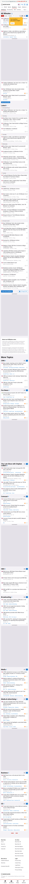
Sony (4, 713)
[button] (14, 16)
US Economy (9, 779)
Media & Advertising (13, 604)
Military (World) (6, 417)
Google (4, 786)
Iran (13, 397)
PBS (16, 676)
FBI (6, 817)
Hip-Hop (11, 726)
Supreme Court (6, 810)
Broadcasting (10, 9)
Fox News (19, 9)
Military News (21, 367)
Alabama (17, 707)
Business (14, 7)
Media (7, 604)
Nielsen (4, 682)
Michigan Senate (6, 403)
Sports (9, 7)
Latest (6, 15)
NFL (4, 522)
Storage (4, 676)
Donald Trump (6, 373)
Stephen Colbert (6, 480)
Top (2, 15)
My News (11, 882)
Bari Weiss (5, 99)
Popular (10, 15)
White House (12, 380)
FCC (4, 623)
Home (5, 882)
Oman (4, 397)
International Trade (10, 800)
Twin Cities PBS (6, 695)
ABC (6, 623)
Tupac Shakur (5, 726)
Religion (8, 720)
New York (5, 22)
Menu (17, 882)
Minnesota (12, 695)
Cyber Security (16, 509)
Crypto (19, 7)
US (13, 373)
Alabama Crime (11, 707)
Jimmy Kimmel (18, 472)
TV (8, 22)
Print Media (5, 707)
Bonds (4, 779)
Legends (11, 37)
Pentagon (5, 830)
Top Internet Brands (18, 411)
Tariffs (4, 800)
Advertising (8, 713)
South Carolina (15, 823)
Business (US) (15, 779)
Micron (4, 792)
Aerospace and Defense (13, 367)
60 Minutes (3, 9)
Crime (13, 493)
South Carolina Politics (7, 823)
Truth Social (5, 411)
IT (13, 792)
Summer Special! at (14, 1)
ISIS (4, 817)
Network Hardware (6, 503)
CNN (15, 9)
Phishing (10, 509)
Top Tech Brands (14, 713)
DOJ (4, 493)
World (5, 7)
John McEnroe (6, 37)
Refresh (24, 882)
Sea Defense (5, 367)
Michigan (12, 403)
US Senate (17, 403)
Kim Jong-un (14, 617)
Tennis (15, 37)
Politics (11, 373)
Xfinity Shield (5, 509)
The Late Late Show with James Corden (9, 472)
